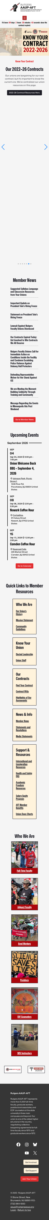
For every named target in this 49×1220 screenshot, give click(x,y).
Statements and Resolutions (23, 728)
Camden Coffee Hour (22, 543)
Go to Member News (24, 419)
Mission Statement (24, 620)
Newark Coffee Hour (22, 510)
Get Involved (31, 1162)
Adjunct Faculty (25, 907)
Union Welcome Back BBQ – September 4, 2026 (23, 468)
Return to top (24, 1209)
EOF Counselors (24, 1017)
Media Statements (24, 736)
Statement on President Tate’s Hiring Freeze (24, 316)
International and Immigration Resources (24, 764)
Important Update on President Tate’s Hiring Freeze (23, 305)
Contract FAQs (22, 691)
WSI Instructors (24, 1053)
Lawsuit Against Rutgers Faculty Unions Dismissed (22, 327)
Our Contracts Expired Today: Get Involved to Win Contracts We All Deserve (24, 340)
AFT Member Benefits (21, 806)
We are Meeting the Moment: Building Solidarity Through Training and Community (23, 391)
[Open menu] (24, 18)
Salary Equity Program (22, 797)
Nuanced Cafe (19, 549)
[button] (3, 147)
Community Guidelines (21, 627)
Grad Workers (24, 944)
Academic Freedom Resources (20, 785)
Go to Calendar (24, 566)
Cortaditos (18, 515)
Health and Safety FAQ (24, 774)
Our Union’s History (21, 612)
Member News (22, 721)
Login (13, 1209)
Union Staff (21, 660)
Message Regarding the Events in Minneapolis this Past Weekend (24, 406)
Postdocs (24, 980)
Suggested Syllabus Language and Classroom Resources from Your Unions (24, 291)
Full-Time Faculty (24, 871)
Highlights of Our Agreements (23, 699)
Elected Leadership (24, 654)
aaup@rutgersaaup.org (22, 1206)
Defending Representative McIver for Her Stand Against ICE (23, 377)
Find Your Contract (24, 685)
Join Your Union (29, 1178)
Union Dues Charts (24, 814)
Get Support (31, 1170)
